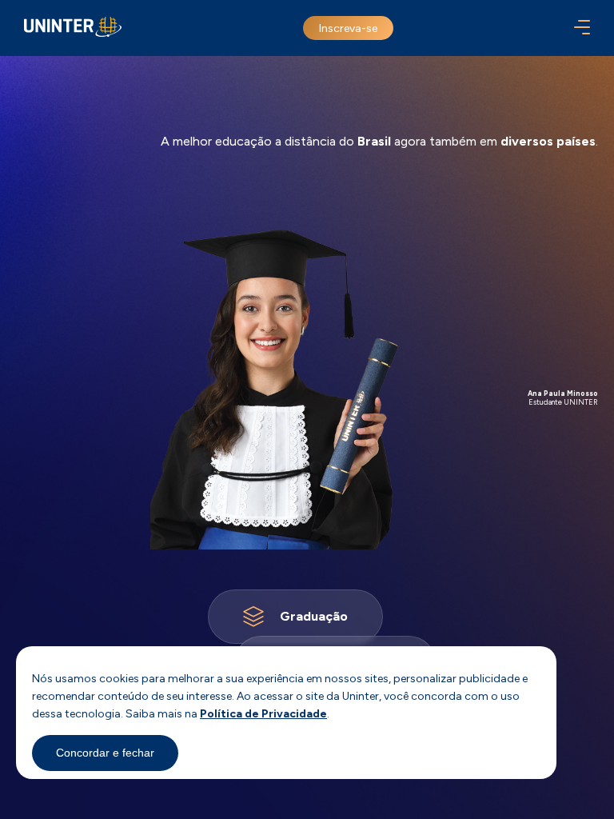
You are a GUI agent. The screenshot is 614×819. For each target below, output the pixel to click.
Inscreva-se (348, 28)
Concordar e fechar (105, 752)
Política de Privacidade (263, 714)
